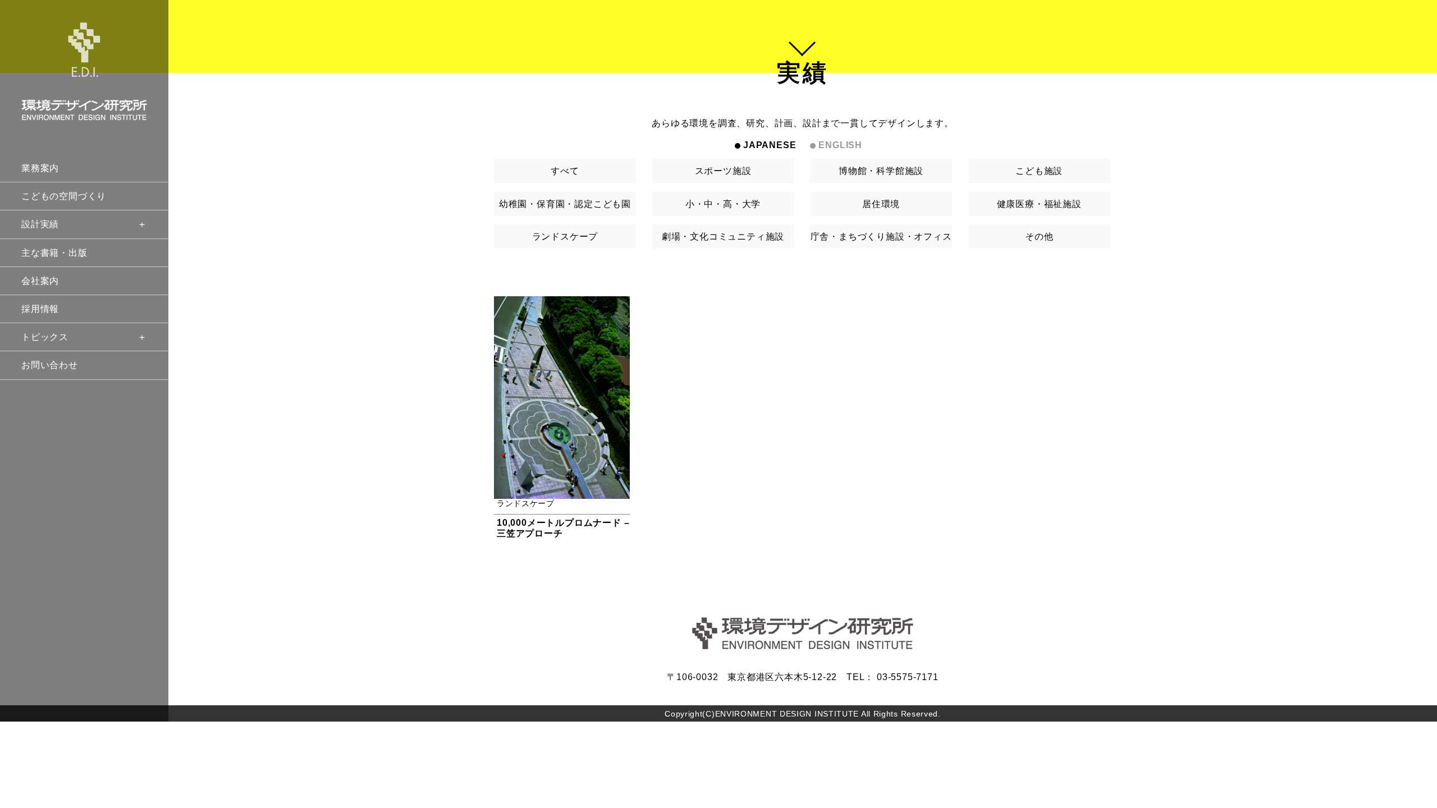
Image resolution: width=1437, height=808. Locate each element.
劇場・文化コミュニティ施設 (723, 236)
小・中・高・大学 (723, 204)
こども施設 (1039, 171)
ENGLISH (840, 145)
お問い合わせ (49, 365)
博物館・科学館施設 (881, 171)
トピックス (44, 337)
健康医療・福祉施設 (1039, 204)
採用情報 (40, 309)
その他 (1039, 236)
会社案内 (40, 281)
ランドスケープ (565, 236)
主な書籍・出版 (54, 253)
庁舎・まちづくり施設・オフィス (881, 236)
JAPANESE (769, 145)
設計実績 (40, 224)
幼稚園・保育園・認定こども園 (565, 204)
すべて (565, 171)
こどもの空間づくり (63, 196)
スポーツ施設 (723, 171)
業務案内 (40, 168)
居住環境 (881, 204)
